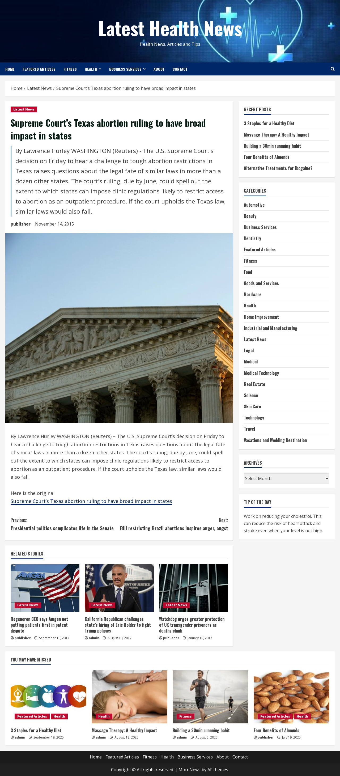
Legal (249, 350)
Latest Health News (170, 27)
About (159, 69)
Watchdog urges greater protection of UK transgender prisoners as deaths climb (191, 625)
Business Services (125, 69)
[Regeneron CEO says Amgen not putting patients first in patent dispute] (45, 588)
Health (91, 69)
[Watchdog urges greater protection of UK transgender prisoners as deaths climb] (193, 588)
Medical (251, 362)
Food (248, 272)
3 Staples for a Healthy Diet (269, 123)
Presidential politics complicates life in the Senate (62, 524)
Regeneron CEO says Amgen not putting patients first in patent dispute (39, 625)
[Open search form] (333, 69)
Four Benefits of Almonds (267, 157)
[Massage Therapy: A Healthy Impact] (129, 696)
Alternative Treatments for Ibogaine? (278, 168)
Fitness (70, 69)
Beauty (250, 216)
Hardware (252, 294)
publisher (21, 224)
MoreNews (189, 770)
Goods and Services (261, 283)
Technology (254, 418)
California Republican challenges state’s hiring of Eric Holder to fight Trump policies (118, 625)
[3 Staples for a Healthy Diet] (48, 696)
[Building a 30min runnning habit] (210, 696)
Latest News (24, 109)
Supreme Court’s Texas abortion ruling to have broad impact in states (91, 501)
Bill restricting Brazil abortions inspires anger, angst (174, 524)
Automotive (254, 205)
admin (94, 638)
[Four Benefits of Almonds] (291, 696)
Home (10, 69)
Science (251, 395)
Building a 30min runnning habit (272, 146)
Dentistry (252, 238)
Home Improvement (261, 317)
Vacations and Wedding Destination (275, 440)
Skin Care (252, 406)
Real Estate (254, 384)
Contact (180, 69)
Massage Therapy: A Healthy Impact (276, 135)
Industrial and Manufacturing (270, 328)
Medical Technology (261, 373)
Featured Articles (39, 69)
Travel (249, 429)
